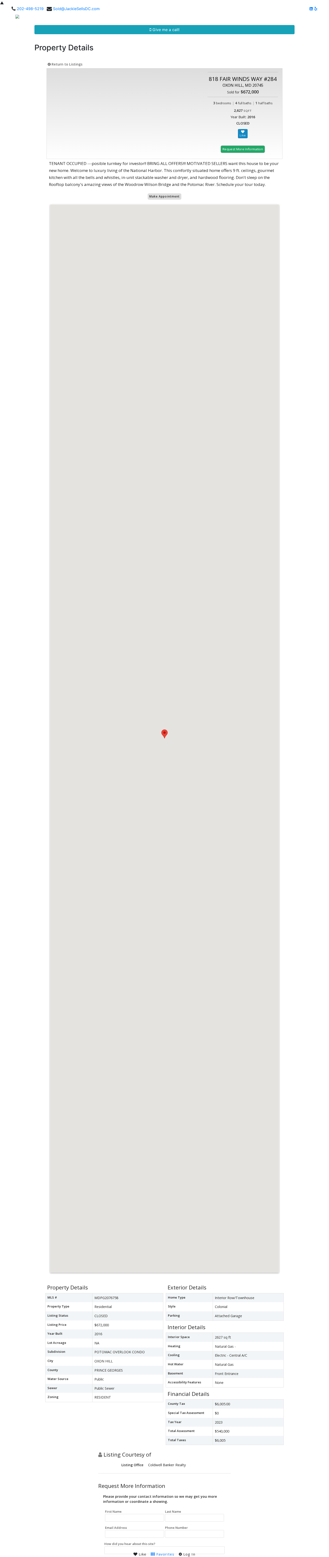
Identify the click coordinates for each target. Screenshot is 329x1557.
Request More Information (243, 149)
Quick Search (172, 18)
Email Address (116, 1527)
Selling (218, 18)
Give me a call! (165, 29)
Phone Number (176, 1527)
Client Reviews (247, 18)
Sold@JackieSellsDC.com (76, 8)
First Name (113, 1511)
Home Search (138, 18)
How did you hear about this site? (129, 1544)
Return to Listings (66, 64)
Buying (200, 18)
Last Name (173, 1511)
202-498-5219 (30, 8)
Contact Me (310, 18)
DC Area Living (280, 18)
